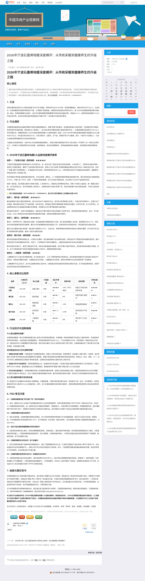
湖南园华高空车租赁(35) (115, 283)
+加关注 (9, 530)
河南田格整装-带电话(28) (115, 276)
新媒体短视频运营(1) (114, 323)
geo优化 (111, 127)
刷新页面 (91, 552)
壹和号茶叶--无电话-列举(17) (117, 330)
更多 (108, 194)
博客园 (9, 44)
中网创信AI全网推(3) (114, 215)
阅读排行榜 (112, 379)
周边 (24, 2)
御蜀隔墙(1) (111, 336)
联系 (37, 44)
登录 (36, 560)
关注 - (20, 525)
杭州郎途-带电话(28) (114, 269)
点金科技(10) (111, 243)
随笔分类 (111, 223)
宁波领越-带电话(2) (113, 296)
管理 (53, 44)
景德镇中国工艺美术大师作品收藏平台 (121, 160)
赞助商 (50, 2)
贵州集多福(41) (112, 263)
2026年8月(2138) (113, 358)
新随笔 (27, 44)
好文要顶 (14, 517)
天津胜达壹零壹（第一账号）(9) (118, 310)
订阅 (45, 44)
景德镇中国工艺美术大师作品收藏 (119, 180)
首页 (18, 44)
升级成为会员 (89, 532)
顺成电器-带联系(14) (114, 303)
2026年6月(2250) (113, 371)
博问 (37, 2)
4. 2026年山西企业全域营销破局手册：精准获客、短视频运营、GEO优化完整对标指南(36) (121, 418)
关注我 (22, 517)
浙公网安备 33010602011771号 (63, 572)
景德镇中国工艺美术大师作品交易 (119, 187)
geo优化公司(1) (112, 229)
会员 (18, 2)
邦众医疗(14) (111, 236)
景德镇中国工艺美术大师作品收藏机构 (121, 167)
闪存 (43, 2)
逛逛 (44, 560)
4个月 (113, 64)
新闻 (31, 2)
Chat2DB (58, 2)
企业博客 (114, 61)
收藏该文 (30, 517)
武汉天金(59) (111, 316)
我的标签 (111, 120)
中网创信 (111, 147)
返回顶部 (99, 552)
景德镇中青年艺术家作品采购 (118, 154)
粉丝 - (15, 525)
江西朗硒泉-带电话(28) (115, 290)
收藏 (58, 545)
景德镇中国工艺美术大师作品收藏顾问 (121, 174)
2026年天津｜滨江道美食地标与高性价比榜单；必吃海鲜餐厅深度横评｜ (40, 540)
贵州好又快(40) (112, 256)
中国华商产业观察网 (24, 19)
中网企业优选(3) (112, 208)
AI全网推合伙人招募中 (115, 133)
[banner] (9, 2)
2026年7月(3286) (113, 364)
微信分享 (38, 517)
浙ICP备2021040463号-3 (86, 572)
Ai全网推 (111, 140)
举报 (63, 545)
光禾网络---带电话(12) (114, 249)
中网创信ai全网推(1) (114, 343)
